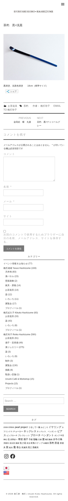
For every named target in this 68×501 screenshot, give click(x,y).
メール (9, 201)
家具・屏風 (10, 285)
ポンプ (57, 435)
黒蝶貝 (35, 447)
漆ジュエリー (11, 347)
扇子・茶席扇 (11, 342)
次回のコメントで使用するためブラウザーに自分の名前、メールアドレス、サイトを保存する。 (33, 238)
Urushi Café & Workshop (17, 379)
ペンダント (47, 435)
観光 (11, 447)
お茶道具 (12, 106)
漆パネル (9, 276)
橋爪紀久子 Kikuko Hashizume (18, 312)
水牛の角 (57, 439)
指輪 (35, 439)
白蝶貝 (46, 443)
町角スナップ (37, 443)
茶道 (57, 443)
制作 (7, 361)
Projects (9, 383)
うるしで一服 (34, 427)
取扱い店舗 (10, 374)
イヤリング (55, 427)
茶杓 (26, 106)
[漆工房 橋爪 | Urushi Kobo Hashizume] (34, 11)
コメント (9, 154)
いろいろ (9, 299)
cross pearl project (18, 427)
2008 (5, 427)
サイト (7, 216)
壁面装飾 (9, 281)
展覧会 (8, 303)
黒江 (30, 447)
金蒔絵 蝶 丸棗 (22, 122)
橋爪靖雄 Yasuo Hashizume (17, 268)
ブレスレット (24, 435)
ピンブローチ (12, 435)
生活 (28, 443)
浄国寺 (6, 443)
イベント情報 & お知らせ (15, 263)
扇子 (25, 439)
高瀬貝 (24, 447)
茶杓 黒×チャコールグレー (48, 124)
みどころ (44, 427)
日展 (40, 439)
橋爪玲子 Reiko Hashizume (16, 334)
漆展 (17, 443)
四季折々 (14, 439)
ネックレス (30, 431)
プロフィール (11, 308)
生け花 (23, 443)
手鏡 (31, 439)
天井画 (8, 271)
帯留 (20, 439)
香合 (19, 447)
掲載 (7, 370)
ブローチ (35, 435)
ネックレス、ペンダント (47, 431)
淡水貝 (12, 443)
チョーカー (18, 431)
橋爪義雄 (48, 439)
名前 (7, 186)
